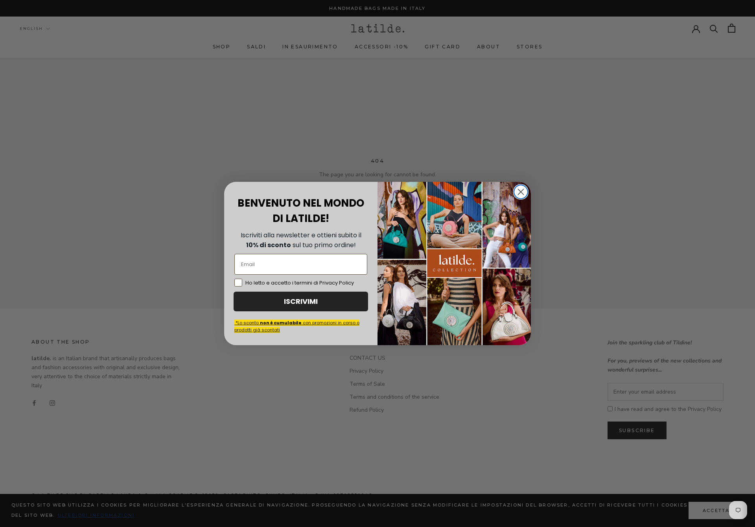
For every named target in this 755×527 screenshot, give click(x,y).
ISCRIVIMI (301, 301)
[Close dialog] (521, 192)
